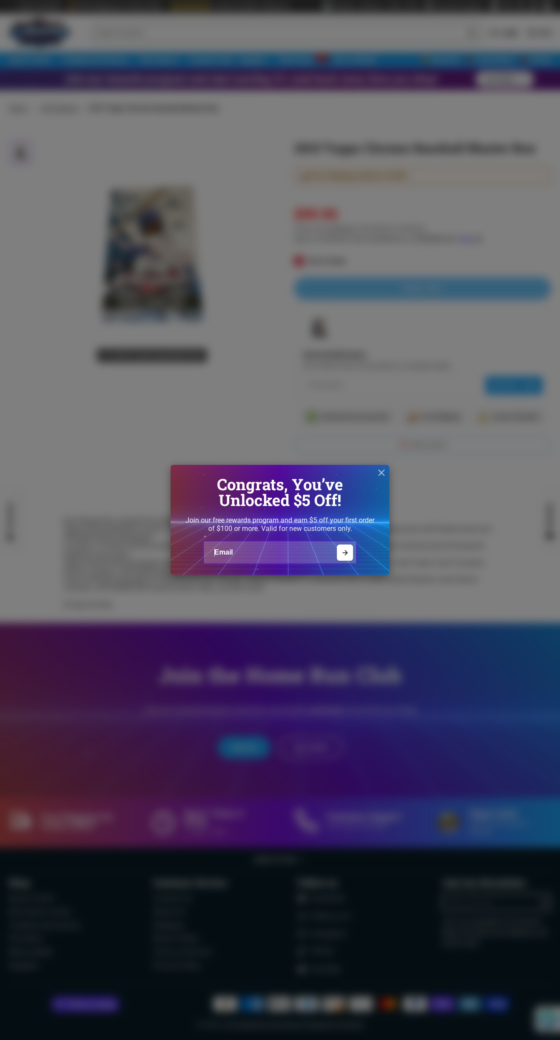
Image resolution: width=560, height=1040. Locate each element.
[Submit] (345, 553)
